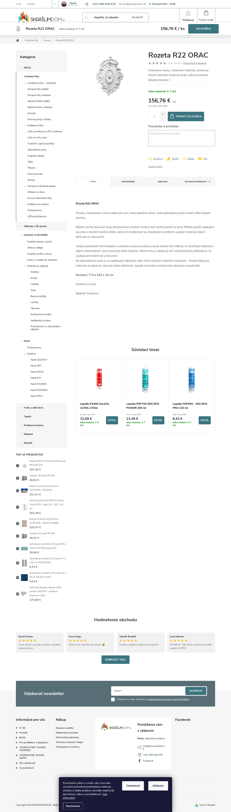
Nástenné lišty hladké (39, 101)
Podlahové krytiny (33, 425)
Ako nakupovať (27, 763)
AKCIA (27, 67)
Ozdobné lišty (31, 76)
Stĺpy (30, 161)
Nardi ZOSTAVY (39, 359)
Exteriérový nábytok (37, 266)
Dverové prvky (35, 174)
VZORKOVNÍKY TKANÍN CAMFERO (32, 749)
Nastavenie (73, 806)
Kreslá (34, 278)
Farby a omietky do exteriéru (42, 260)
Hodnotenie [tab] (128, 181)
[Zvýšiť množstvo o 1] (163, 114)
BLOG (22, 737)
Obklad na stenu (36, 192)
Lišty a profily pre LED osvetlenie (45, 131)
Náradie (28, 443)
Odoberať (196, 690)
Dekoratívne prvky (37, 149)
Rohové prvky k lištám (39, 119)
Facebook (148, 760)
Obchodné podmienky (67, 737)
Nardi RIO (36, 378)
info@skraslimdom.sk (154, 747)
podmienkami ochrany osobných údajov (168, 699)
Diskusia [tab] (163, 181)
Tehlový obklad (35, 247)
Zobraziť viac (115, 660)
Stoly (33, 290)
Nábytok (28, 434)
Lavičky (34, 302)
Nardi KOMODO (39, 390)
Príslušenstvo (35, 210)
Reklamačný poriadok (67, 732)
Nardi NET (36, 365)
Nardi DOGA (37, 371)
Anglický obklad (36, 155)
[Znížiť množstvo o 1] (163, 118)
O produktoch (26, 768)
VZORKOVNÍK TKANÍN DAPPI (31, 757)
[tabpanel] (99, 396)
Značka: (155, 166)
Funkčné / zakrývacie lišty (41, 143)
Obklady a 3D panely (35, 226)
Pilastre (31, 167)
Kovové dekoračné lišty (40, 198)
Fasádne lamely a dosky (39, 241)
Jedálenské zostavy (41, 320)
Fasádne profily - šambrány (42, 83)
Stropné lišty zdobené (39, 95)
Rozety (31, 180)
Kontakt (31, 4)
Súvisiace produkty (196, 181)
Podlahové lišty (35, 125)
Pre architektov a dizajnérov (33, 742)
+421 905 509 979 (153, 754)
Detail (112, 420)
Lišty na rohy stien (37, 137)
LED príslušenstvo (37, 216)
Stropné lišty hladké (38, 89)
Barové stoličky (39, 296)
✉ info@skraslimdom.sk (132, 4)
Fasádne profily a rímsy (39, 253)
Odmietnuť (133, 786)
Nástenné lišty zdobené (40, 107)
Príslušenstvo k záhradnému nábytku (45, 328)
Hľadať (137, 17)
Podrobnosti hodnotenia (194, 63)
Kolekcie (31, 353)
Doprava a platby (65, 728)
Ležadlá (35, 284)
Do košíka (203, 29)
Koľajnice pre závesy (38, 204)
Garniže (32, 113)
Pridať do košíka (189, 116)
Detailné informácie (158, 79)
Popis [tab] (93, 181)
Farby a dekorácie (33, 407)
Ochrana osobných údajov (69, 742)
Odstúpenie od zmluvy (67, 747)
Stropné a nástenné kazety (42, 186)
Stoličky (35, 272)
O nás (18, 4)
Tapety (27, 416)
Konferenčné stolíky (41, 314)
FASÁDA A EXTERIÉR (36, 235)
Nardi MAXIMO (39, 384)
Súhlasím (158, 786)
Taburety (35, 308)
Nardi (27, 341)
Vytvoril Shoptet (207, 805)
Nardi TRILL (37, 396)
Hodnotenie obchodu (115, 620)
